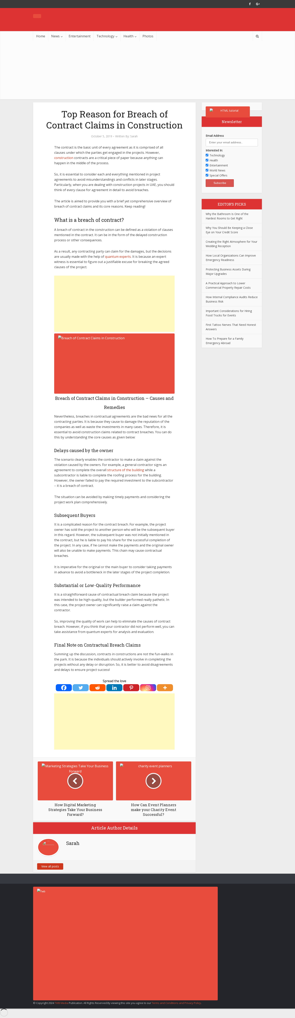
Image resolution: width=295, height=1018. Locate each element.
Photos (147, 36)
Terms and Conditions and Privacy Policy (176, 1003)
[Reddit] (98, 687)
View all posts (50, 866)
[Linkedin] (114, 687)
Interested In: (214, 150)
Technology (105, 36)
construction (63, 158)
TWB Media (61, 1003)
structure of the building (126, 470)
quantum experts (118, 256)
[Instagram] (148, 687)
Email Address (215, 136)
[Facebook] (64, 687)
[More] (165, 687)
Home (40, 36)
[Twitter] (81, 687)
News (55, 36)
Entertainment (80, 36)
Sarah (134, 136)
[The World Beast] (37, 16)
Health (128, 36)
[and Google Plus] (258, 4)
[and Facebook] (250, 4)
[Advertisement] (147, 71)
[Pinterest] (131, 687)
